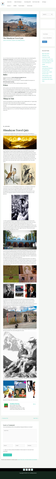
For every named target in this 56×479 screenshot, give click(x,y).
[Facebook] (34, 404)
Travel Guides (21, 5)
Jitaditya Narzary (14, 404)
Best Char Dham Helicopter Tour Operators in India (46, 55)
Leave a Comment (7, 40)
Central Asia (29, 5)
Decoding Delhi (27, 2)
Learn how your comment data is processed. (27, 459)
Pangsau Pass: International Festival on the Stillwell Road (47, 68)
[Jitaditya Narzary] (6, 405)
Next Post (36, 418)
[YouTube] (32, 470)
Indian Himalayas (17, 2)
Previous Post (4, 418)
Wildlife (15, 5)
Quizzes (13, 40)
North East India (35, 2)
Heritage (44, 2)
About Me (9, 2)
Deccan (9, 5)
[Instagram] (29, 470)
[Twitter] (35, 404)
